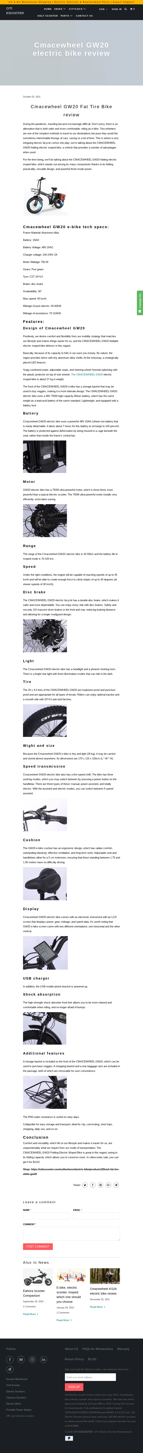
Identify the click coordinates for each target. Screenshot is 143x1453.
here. (76, 1425)
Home (48, 9)
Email (77, 1210)
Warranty (123, 1348)
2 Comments (29, 1306)
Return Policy (74, 1359)
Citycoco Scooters (16, 1397)
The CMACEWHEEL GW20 (87, 374)
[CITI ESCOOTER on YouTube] (21, 1359)
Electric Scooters (15, 1391)
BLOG (92, 1359)
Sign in (117, 9)
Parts (65, 16)
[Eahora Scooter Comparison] (38, 1277)
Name (27, 1210)
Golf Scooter (47, 16)
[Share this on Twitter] (84, 1185)
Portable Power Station (19, 1409)
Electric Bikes (13, 1403)
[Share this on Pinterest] (100, 1185)
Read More (29, 1314)
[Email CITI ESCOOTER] (10, 1369)
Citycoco (76, 9)
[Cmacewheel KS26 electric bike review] (105, 1276)
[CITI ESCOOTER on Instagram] (33, 1359)
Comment (29, 1224)
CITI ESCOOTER (15, 11)
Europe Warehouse (17, 1379)
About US (71, 1348)
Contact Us (84, 16)
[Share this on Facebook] (92, 1185)
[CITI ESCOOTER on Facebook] (10, 1359)
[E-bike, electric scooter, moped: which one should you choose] (71, 1275)
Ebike (58, 9)
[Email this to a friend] (116, 1185)
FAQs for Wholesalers (97, 1348)
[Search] (126, 9)
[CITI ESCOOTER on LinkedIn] (44, 1359)
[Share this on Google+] (108, 1185)
